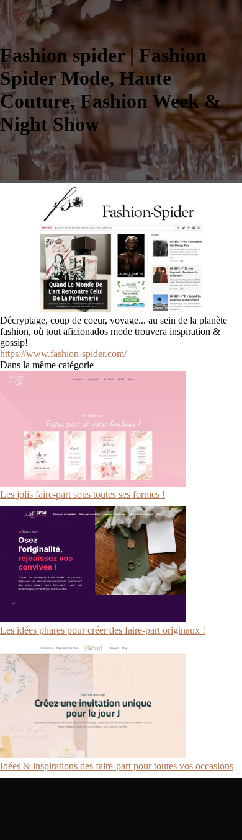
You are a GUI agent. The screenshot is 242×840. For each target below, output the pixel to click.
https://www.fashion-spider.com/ (63, 353)
